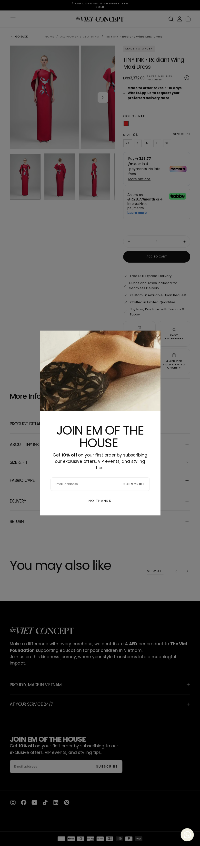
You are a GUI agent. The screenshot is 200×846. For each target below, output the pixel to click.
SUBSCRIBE (134, 484)
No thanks (100, 500)
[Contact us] (187, 833)
